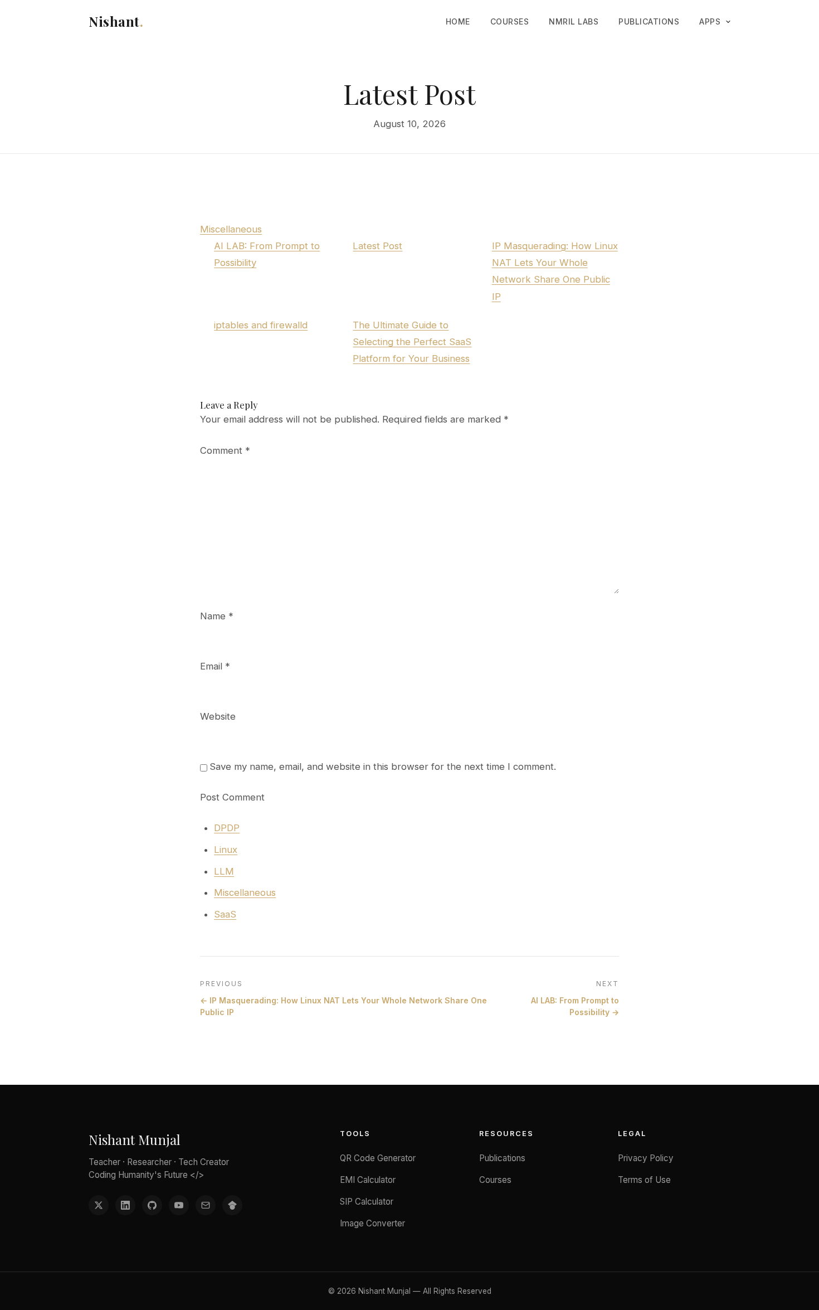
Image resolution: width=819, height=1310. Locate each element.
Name (216, 616)
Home (458, 21)
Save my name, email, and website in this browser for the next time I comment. (382, 766)
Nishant (116, 21)
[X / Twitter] (99, 1205)
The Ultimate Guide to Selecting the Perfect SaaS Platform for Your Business (412, 341)
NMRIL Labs (573, 21)
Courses (509, 21)
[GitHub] (152, 1205)
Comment (225, 450)
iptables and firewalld (261, 325)
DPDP (227, 827)
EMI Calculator (368, 1180)
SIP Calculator (366, 1201)
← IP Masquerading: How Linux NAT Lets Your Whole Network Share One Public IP (343, 1006)
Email (215, 666)
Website (218, 716)
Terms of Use (644, 1180)
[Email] (206, 1205)
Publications (648, 21)
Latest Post (377, 245)
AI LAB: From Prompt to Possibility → (575, 1006)
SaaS (225, 914)
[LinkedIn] (125, 1205)
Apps (709, 21)
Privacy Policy (646, 1158)
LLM (224, 871)
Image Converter (372, 1223)
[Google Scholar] (232, 1205)
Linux (225, 849)
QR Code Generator (378, 1158)
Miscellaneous (231, 229)
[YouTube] (179, 1205)
